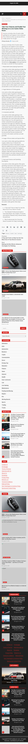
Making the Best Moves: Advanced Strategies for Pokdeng (12, 244)
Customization (6, 357)
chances (7, 233)
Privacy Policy (5, 477)
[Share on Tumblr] (3, 230)
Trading (4, 405)
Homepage (5, 467)
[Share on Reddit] (24, 227)
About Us (4, 473)
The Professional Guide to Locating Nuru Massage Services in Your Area (6, 427)
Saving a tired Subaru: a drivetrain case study (14, 284)
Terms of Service (6, 469)
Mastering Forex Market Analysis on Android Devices (6, 418)
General (4, 374)
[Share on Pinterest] (21, 227)
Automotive (4, 24)
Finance (4, 368)
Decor (3, 360)
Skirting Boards (6, 399)
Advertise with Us (6, 471)
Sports (3, 402)
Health (3, 377)
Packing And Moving (7, 391)
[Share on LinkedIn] (14, 227)
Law (3, 382)
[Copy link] (10, 230)
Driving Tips (5, 363)
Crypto (3, 354)
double (12, 233)
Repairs (4, 393)
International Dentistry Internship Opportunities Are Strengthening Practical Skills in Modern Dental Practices (6, 445)
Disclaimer (4, 475)
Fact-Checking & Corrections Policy (11, 486)
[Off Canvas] (3, 13)
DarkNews (13, 740)
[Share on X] (10, 227)
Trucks (4, 407)
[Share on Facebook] (7, 227)
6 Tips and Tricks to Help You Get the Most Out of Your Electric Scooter (12, 237)
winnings (20, 233)
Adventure (5, 343)
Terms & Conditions (7, 482)
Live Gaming (5, 385)
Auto (3, 346)
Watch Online (24, 14)
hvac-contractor (6, 379)
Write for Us (5, 479)
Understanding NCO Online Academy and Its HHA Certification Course (14, 527)
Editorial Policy (6, 484)
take (16, 233)
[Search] (20, 14)
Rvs (3, 396)
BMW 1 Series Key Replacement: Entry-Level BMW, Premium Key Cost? (14, 261)
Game (3, 371)
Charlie (4, 682)
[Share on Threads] (6, 230)
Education (4, 366)
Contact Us (5, 464)
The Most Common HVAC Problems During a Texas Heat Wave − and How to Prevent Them (14, 551)
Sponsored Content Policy (9, 488)
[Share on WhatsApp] (17, 227)
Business (4, 352)
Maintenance (5, 388)
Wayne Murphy (6, 41)
